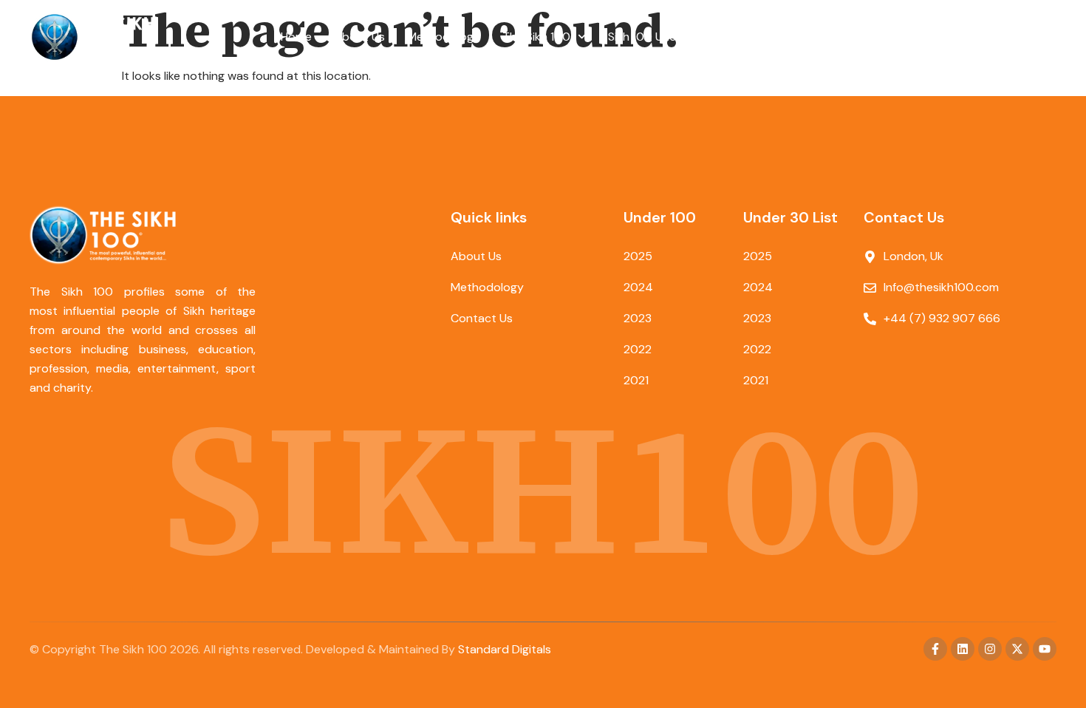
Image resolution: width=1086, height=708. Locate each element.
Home (296, 36)
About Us (359, 36)
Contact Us (774, 36)
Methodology (443, 36)
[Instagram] (990, 649)
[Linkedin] (962, 649)
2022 (638, 349)
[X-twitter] (1017, 649)
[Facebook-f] (935, 649)
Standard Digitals (504, 649)
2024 (638, 287)
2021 (636, 380)
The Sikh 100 (536, 36)
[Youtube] (1044, 649)
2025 (638, 256)
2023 (638, 318)
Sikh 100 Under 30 (657, 36)
